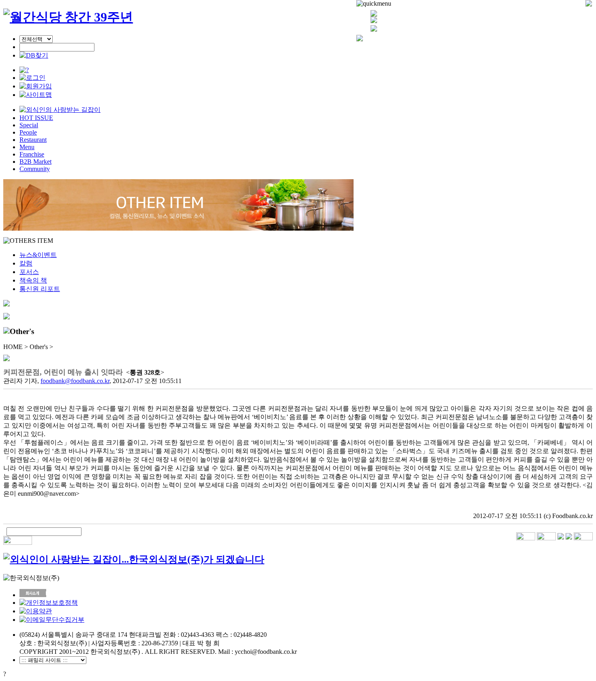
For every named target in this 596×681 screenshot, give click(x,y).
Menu (26, 146)
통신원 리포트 (39, 288)
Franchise (31, 154)
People (28, 132)
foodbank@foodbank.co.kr (75, 380)
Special (28, 125)
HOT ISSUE (36, 117)
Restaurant (33, 139)
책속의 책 (33, 280)
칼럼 (25, 263)
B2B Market (35, 161)
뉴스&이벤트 (38, 254)
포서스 (29, 271)
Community (34, 168)
